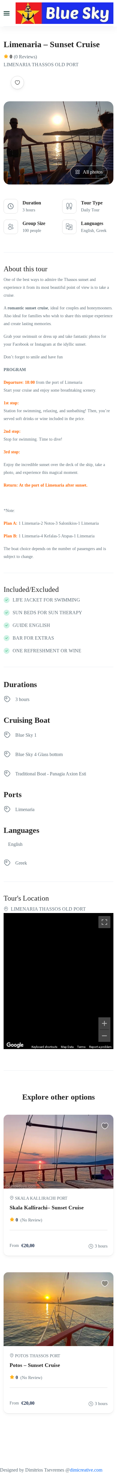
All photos (93, 171)
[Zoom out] (104, 1036)
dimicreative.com (86, 1469)
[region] (58, 981)
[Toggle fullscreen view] (104, 922)
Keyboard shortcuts (44, 1046)
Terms (81, 1046)
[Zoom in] (104, 1023)
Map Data (67, 1046)
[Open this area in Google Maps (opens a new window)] (15, 1045)
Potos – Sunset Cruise (35, 1365)
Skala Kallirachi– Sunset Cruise (47, 1208)
